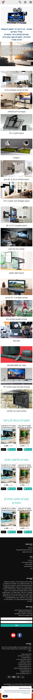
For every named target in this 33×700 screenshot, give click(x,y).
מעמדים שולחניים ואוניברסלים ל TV (23, 599)
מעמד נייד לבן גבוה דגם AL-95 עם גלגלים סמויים (24, 428)
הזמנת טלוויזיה (28, 564)
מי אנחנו (30, 548)
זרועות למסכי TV (16, 592)
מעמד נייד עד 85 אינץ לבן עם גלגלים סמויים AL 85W (8, 428)
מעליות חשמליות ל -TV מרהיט (20, 596)
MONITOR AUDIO (9, 587)
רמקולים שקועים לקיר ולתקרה (24, 589)
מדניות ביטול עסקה (27, 552)
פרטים (19, 449)
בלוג (31, 568)
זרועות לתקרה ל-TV (26, 587)
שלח (16, 625)
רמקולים (18, 587)
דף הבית (30, 560)
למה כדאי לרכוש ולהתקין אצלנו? (24, 550)
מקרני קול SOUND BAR (12, 598)
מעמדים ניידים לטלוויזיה (10, 583)
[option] (24, 437)
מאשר (5, 696)
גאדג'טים (22, 598)
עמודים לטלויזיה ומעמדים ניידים (24, 582)
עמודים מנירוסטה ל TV (23, 583)
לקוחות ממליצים (28, 566)
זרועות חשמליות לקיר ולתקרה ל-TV (18, 590)
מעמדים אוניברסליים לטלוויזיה (24, 585)
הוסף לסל (29, 449)
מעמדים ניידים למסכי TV (9, 585)
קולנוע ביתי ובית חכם (16, 594)
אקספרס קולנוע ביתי (27, 562)
